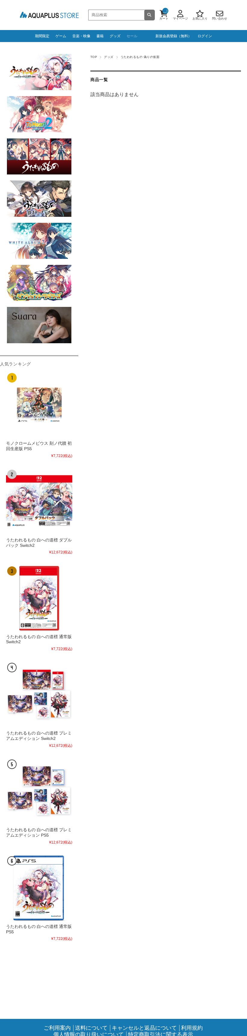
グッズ (115, 36)
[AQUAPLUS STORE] (49, 15)
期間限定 (42, 36)
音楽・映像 (81, 36)
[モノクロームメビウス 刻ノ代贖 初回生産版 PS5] (39, 405)
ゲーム (60, 36)
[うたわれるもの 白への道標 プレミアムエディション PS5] (39, 791)
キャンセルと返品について (144, 1028)
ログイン (205, 36)
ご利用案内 (57, 1028)
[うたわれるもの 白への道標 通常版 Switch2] (39, 598)
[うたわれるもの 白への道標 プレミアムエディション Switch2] (39, 695)
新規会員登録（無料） (173, 36)
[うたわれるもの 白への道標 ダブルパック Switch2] (39, 501)
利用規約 (192, 1028)
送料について (91, 1028)
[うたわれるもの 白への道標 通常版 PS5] (39, 888)
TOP (93, 57)
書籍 (100, 36)
